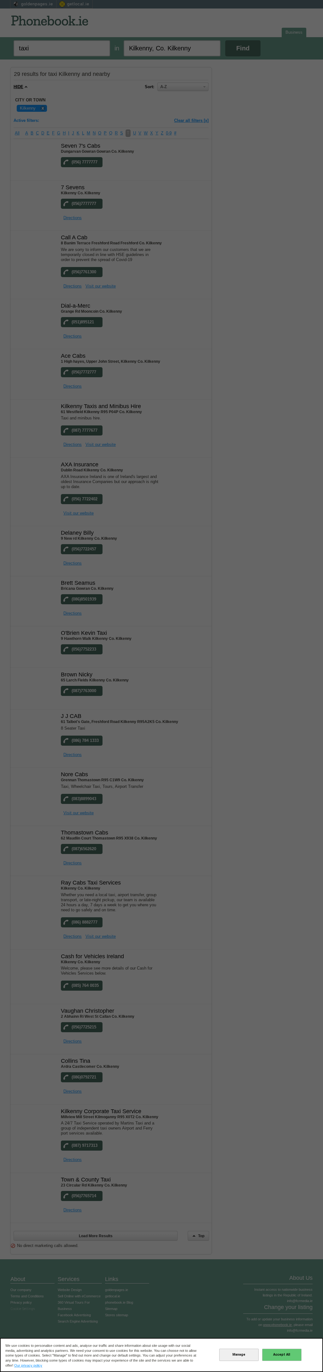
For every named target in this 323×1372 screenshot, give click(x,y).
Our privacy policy (28, 1365)
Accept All (281, 1354)
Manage (238, 1354)
